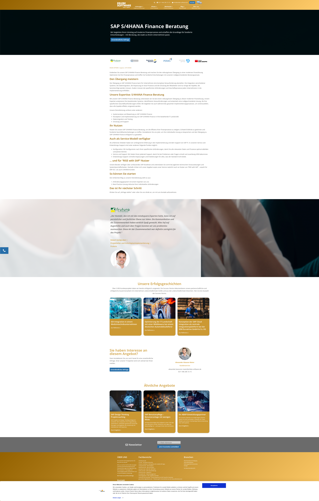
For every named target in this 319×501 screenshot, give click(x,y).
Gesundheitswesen (188, 462)
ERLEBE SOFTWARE (114, 68)
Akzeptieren (214, 485)
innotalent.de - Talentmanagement (147, 474)
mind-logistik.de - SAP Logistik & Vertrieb (149, 475)
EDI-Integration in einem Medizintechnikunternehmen (124, 322)
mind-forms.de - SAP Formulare (146, 467)
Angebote (122, 68)
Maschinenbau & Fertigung (190, 460)
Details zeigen (117, 497)
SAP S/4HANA (128, 68)
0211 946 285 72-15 (164, 2)
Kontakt (192, 2)
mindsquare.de (142, 460)
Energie (186, 465)
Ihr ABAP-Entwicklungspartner (192, 414)
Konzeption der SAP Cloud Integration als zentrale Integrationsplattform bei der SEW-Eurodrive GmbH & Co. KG (192, 325)
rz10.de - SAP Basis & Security (146, 462)
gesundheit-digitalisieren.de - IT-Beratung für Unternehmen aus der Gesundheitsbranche (160, 479)
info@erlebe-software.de (181, 2)
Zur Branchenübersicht (189, 468)
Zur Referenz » (116, 328)
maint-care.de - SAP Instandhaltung (147, 470)
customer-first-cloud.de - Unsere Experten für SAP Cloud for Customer (156, 477)
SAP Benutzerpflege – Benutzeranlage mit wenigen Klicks (157, 417)
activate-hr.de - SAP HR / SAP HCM (147, 469)
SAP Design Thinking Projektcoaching (120, 415)
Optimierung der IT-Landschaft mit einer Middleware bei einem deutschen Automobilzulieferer (159, 324)
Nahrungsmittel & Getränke (191, 464)
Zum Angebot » (116, 430)
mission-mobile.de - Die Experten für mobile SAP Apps (152, 464)
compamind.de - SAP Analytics (146, 465)
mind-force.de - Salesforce (145, 472)
